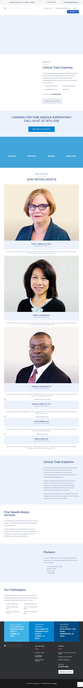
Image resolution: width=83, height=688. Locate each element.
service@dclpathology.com (71, 2)
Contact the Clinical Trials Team (67, 653)
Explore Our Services (52, 101)
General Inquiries (64, 659)
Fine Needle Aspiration (63, 8)
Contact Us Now (66, 672)
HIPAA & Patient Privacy (39, 660)
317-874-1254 (51, 2)
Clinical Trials (48, 8)
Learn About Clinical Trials (20, 46)
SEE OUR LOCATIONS (40, 129)
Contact (73, 11)
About (75, 8)
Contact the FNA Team (65, 656)
